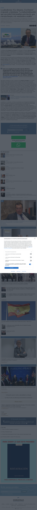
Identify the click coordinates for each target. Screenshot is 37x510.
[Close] (35, 239)
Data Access (18, 271)
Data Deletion (13, 271)
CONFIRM (11, 267)
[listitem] (18, 251)
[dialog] (18, 255)
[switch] (30, 254)
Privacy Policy (24, 271)
